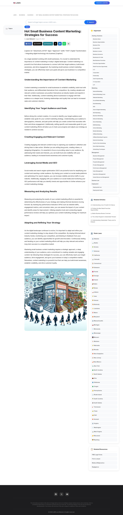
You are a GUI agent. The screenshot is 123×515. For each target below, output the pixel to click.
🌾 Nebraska (96, 345)
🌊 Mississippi (96, 333)
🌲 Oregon (95, 386)
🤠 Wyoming (95, 439)
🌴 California (96, 255)
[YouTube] (67, 494)
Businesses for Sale (98, 57)
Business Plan (96, 45)
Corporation (96, 72)
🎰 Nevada (95, 349)
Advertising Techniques (99, 149)
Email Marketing (97, 103)
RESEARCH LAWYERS (102, 3)
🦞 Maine (95, 312)
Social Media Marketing (99, 100)
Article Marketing (97, 128)
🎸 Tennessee (96, 407)
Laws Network (30, 39)
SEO (94, 106)
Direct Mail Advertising (98, 146)
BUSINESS (22, 15)
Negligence (95, 467)
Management (95, 152)
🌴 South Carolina (97, 398)
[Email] (68, 43)
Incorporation (96, 48)
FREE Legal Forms (97, 454)
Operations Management (99, 174)
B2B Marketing (96, 125)
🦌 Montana (95, 341)
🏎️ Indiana (95, 292)
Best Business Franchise (99, 60)
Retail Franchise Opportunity (100, 66)
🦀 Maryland (95, 316)
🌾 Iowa (94, 296)
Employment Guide (97, 190)
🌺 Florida (95, 271)
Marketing (94, 88)
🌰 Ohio (94, 378)
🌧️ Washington (96, 427)
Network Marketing (98, 118)
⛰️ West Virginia (97, 431)
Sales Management (98, 171)
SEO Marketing (96, 112)
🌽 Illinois (95, 288)
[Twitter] (61, 494)
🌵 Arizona (95, 247)
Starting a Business (97, 35)
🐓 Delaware (96, 267)
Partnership (96, 75)
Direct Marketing (97, 121)
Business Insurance (98, 54)
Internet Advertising (98, 140)
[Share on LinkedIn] (60, 43)
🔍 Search (90, 22)
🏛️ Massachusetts (97, 320)
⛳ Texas (94, 411)
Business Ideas (97, 39)
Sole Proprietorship (98, 78)
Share (29, 43)
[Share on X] (55, 43)
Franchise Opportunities (99, 63)
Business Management (98, 155)
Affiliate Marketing (97, 134)
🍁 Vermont (95, 419)
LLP (94, 84)
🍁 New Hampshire (97, 353)
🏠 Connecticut (96, 263)
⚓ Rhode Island (97, 394)
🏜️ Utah (94, 415)
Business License (97, 51)
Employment (95, 184)
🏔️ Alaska (95, 243)
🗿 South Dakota (97, 403)
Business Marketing (98, 115)
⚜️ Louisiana (96, 308)
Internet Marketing (97, 91)
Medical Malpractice (98, 463)
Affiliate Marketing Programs (100, 137)
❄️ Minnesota (96, 329)
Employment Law (97, 187)
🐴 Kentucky (95, 304)
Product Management (98, 165)
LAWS (14, 15)
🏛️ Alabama (95, 238)
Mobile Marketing (97, 131)
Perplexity (49, 43)
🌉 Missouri (95, 337)
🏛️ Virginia (95, 423)
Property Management (98, 162)
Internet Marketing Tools (99, 94)
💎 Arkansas (95, 251)
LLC (94, 69)
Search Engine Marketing (99, 109)
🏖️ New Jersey (96, 357)
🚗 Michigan (95, 325)
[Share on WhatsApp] (64, 43)
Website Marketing (97, 97)
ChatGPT (38, 43)
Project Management (98, 158)
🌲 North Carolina (97, 370)
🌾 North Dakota (97, 374)
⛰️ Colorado (95, 259)
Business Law (95, 180)
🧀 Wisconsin (96, 435)
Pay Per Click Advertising (99, 143)
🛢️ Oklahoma (96, 382)
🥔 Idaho (94, 284)
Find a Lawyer (96, 458)
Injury (27, 27)
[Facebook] (56, 494)
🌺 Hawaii (95, 279)
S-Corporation (96, 81)
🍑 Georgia (95, 275)
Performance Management (100, 168)
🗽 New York (96, 366)
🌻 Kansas (95, 300)
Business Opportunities (99, 42)
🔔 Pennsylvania (97, 390)
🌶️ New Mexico (96, 362)
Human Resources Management (101, 177)
